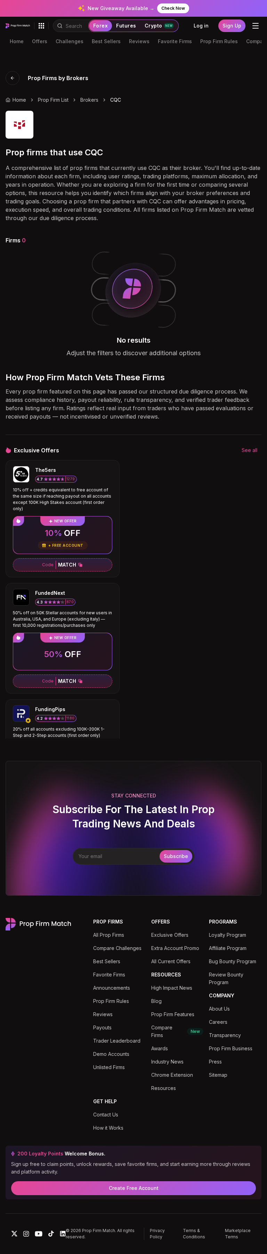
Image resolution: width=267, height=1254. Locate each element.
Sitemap (218, 1075)
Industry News (167, 1062)
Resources (163, 1088)
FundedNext (50, 593)
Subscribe (176, 856)
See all (249, 450)
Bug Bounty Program (232, 961)
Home (17, 41)
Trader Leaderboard (116, 1041)
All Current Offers (171, 961)
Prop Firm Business (230, 1048)
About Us (219, 1009)
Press (215, 1062)
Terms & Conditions (194, 1233)
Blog (156, 1001)
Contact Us (105, 1114)
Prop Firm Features (172, 1014)
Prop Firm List (53, 100)
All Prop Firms (108, 935)
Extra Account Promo (175, 948)
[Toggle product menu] (41, 26)
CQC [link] (115, 100)
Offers (39, 41)
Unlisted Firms (109, 1067)
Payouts (102, 1027)
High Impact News (171, 988)
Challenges (69, 41)
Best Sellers (106, 41)
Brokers (89, 100)
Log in (201, 26)
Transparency (225, 1035)
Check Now (173, 8)
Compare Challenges (117, 948)
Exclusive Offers (169, 935)
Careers (218, 1022)
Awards (159, 1048)
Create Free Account (134, 1188)
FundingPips (50, 709)
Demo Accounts (111, 1054)
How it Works (108, 1128)
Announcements (111, 988)
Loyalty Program (227, 935)
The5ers (45, 470)
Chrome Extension (172, 1075)
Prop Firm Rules (219, 41)
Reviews (139, 41)
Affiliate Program (227, 948)
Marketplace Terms (238, 1233)
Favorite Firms (175, 41)
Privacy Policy (157, 1233)
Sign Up (231, 26)
